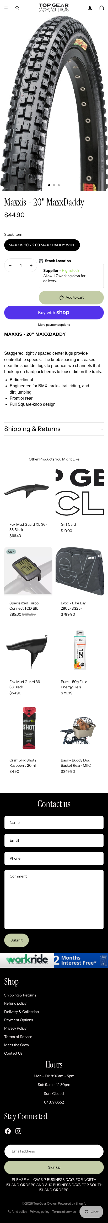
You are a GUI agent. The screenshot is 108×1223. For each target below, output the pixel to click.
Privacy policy (39, 1212)
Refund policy (15, 1003)
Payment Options (18, 1020)
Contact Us (13, 1053)
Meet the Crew (16, 1044)
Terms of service (64, 1212)
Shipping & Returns (32, 429)
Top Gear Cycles (45, 1203)
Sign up (54, 1167)
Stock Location (58, 260)
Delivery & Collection (21, 1011)
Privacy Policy (15, 1028)
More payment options (54, 325)
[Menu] (6, 8)
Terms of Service (18, 1036)
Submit (16, 940)
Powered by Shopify (72, 1203)
